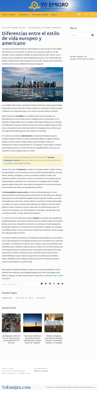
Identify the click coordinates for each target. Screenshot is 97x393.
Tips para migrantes (51, 27)
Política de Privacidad (13, 371)
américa (7, 298)
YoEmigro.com (16, 387)
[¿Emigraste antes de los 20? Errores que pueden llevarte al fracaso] (11, 322)
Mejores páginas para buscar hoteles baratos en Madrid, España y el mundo (54, 339)
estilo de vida (25, 298)
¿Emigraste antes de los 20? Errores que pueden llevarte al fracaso (11, 339)
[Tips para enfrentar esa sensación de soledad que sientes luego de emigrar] (32, 322)
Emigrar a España (8, 14)
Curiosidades (34, 27)
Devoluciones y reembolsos (16, 373)
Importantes (23, 14)
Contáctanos (40, 368)
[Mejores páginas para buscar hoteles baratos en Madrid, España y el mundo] (53, 322)
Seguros (54, 14)
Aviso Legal (8, 368)
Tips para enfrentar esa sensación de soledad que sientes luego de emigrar (32, 339)
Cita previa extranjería (40, 14)
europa (42, 298)
